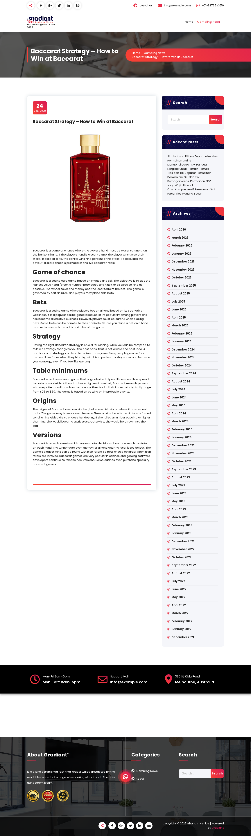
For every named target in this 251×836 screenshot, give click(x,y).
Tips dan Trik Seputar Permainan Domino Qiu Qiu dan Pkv (189, 175)
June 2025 (179, 309)
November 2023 (183, 453)
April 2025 (179, 317)
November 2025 (183, 270)
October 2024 (182, 365)
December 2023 (183, 445)
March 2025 (180, 325)
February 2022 (182, 621)
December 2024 (183, 349)
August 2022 (181, 573)
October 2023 (181, 461)
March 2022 (180, 613)
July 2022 (178, 581)
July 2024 (178, 389)
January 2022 (181, 629)
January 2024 (182, 437)
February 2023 (182, 525)
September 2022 (184, 565)
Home (189, 22)
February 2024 (182, 429)
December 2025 (183, 261)
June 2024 (179, 397)
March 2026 (180, 238)
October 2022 (181, 557)
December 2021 (183, 637)
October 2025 (181, 277)
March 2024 (180, 421)
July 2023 (178, 485)
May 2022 (178, 597)
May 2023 (178, 501)
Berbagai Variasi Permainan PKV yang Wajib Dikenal (189, 183)
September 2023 (184, 469)
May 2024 (179, 405)
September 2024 (184, 373)
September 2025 (184, 285)
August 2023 (181, 477)
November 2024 (183, 357)
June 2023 (179, 493)
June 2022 (179, 589)
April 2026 (179, 229)
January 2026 (181, 254)
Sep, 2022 (40, 108)
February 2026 (182, 245)
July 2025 (178, 301)
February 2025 (182, 333)
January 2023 (181, 533)
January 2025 (181, 341)
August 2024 (181, 381)
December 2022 (183, 541)
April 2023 (179, 509)
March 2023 (180, 517)
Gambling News (208, 22)
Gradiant (218, 828)
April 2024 (179, 413)
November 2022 (183, 549)
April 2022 (179, 605)
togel (140, 779)
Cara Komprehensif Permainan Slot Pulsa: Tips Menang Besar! (191, 191)
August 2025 (181, 293)
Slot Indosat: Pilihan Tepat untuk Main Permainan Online (192, 158)
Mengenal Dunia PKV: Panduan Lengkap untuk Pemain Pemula (188, 167)
